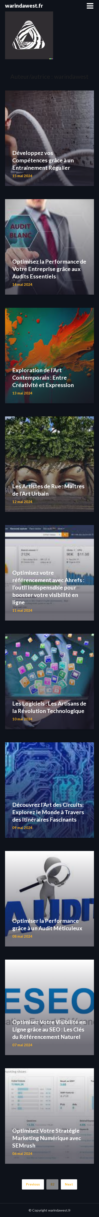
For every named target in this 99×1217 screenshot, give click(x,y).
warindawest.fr (24, 5)
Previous (33, 1184)
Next (69, 1184)
